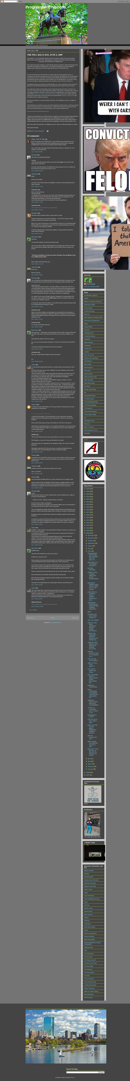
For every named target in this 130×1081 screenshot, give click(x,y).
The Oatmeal (88, 969)
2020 (88, 504)
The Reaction (88, 408)
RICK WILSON (88, 380)
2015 (88, 517)
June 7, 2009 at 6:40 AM (37, 361)
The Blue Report (89, 399)
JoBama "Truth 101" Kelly (38, 139)
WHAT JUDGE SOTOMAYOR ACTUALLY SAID (93, 744)
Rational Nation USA (90, 377)
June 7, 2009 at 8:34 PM (36, 488)
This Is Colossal (89, 979)
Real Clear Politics (89, 927)
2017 (88, 512)
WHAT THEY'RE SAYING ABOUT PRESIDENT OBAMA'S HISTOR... (92, 729)
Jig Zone (86, 905)
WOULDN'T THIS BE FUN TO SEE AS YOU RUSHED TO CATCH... (93, 752)
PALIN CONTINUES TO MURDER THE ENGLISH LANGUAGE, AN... (93, 693)
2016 (88, 515)
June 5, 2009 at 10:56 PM (37, 170)
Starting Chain (88, 947)
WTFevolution (88, 997)
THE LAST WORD (93, 620)
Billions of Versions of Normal (93, 301)
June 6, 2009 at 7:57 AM (37, 210)
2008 (88, 772)
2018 (88, 509)
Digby (86, 323)
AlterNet (86, 873)
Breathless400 (88, 877)
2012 (88, 525)
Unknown (33, 404)
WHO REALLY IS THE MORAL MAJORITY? (93, 564)
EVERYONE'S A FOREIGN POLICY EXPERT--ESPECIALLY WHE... (92, 596)
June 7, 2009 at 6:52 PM (36, 463)
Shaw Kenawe (34, 237)
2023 (88, 496)
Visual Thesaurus (89, 988)
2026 (88, 489)
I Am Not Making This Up (91, 899)
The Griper (34, 155)
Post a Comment (33, 610)
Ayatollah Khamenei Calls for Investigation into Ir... (93, 654)
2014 (88, 520)
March (90, 764)
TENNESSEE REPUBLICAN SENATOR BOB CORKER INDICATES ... (93, 606)
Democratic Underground (91, 320)
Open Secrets (88, 914)
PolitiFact (87, 920)
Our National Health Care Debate (92, 670)
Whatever (87, 424)
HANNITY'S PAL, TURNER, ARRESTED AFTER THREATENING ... (93, 576)
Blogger (73, 1077)
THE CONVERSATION (91, 402)
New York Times (89, 355)
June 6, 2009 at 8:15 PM (36, 349)
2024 (88, 494)
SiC (85, 392)
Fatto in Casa (88, 889)
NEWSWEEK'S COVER (92, 715)
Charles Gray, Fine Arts (91, 880)
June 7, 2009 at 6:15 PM (36, 452)
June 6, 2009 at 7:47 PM (36, 319)
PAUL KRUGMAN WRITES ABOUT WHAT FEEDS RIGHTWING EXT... (93, 679)
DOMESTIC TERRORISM (92, 686)
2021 (88, 502)
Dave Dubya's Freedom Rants (93, 317)
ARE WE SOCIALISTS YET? (92, 737)
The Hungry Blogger (90, 405)
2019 (88, 507)
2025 (88, 491)
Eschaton (87, 330)
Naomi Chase (88, 911)
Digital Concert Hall (90, 886)
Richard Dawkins (89, 936)
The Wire (87, 975)
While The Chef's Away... (91, 991)
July (89, 548)
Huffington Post (88, 333)
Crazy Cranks (88, 308)
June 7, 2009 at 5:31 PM (36, 431)
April (89, 761)
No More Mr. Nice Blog (91, 358)
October (90, 540)
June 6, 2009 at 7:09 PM (36, 275)
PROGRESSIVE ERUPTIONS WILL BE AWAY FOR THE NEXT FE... (93, 557)
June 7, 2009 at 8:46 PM (36, 584)
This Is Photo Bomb (90, 982)
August (90, 546)
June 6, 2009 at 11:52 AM (37, 264)
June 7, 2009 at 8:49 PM (36, 599)
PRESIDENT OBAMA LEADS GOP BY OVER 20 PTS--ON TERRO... (93, 586)
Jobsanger (87, 345)
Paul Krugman (88, 367)
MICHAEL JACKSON (91, 569)
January (90, 769)
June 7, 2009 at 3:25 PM (36, 401)
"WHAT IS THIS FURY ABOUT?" (92, 664)
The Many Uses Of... (90, 960)
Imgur (86, 902)
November (91, 538)
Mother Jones (88, 908)
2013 (88, 522)
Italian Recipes (88, 342)
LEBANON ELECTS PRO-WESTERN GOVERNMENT (93, 702)
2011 (88, 528)
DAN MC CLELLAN (90, 883)
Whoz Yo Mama (89, 427)
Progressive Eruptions (46, 7)
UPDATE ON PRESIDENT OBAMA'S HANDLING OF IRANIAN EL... (93, 637)
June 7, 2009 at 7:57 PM (36, 473)
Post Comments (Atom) (55, 622)
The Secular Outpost (90, 411)
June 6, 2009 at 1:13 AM (37, 186)
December (91, 535)
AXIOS (86, 298)
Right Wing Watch (89, 383)
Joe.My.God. (88, 348)
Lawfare (86, 352)
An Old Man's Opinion (90, 295)
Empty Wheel (88, 327)
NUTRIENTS (88, 361)
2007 (88, 775)
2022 (88, 499)
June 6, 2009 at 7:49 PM (36, 327)
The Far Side (88, 957)
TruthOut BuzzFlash (90, 985)
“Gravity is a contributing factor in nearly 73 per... (93, 710)
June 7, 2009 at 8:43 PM (36, 545)
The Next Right (88, 966)
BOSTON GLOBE (89, 305)
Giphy (86, 892)
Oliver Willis (87, 364)
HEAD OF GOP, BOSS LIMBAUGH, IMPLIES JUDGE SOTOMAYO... (93, 627)
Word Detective (88, 994)
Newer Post (30, 618)
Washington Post (89, 420)
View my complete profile (91, 286)
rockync (33, 364)
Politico (86, 917)
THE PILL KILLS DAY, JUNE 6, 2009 (92, 721)
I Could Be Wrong (89, 336)
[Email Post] (47, 131)
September (91, 543)
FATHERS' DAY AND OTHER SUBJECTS (92, 616)
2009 (88, 533)
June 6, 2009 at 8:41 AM (37, 233)
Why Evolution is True (90, 430)
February (91, 766)
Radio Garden (88, 374)
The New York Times (90, 963)
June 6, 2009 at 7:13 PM (36, 306)
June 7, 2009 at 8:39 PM (36, 524)
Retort (86, 930)
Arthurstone (34, 174)
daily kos (86, 314)
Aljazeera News (89, 870)
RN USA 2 (87, 386)
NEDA (89, 612)
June (89, 551)
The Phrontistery (89, 972)
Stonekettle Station (90, 395)
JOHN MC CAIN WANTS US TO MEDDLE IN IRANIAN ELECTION (93, 646)
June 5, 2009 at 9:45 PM (36, 151)
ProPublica (87, 370)
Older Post (75, 618)
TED (85, 950)
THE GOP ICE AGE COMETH (93, 659)
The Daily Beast (89, 953)
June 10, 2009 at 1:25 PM (37, 606)
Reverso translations (90, 933)
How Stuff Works (89, 895)
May (89, 758)
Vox (85, 417)
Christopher (34, 213)
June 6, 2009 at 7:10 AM (37, 202)
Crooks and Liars (89, 311)
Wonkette (87, 433)
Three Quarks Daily (90, 414)
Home (53, 618)
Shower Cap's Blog (90, 389)
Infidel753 (87, 339)
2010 (88, 530)
